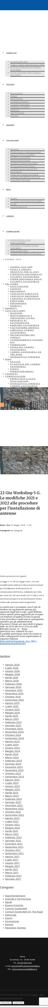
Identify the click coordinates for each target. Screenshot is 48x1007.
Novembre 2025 (14, 693)
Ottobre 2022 (13, 811)
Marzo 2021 (12, 872)
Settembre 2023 (14, 776)
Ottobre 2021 (13, 850)
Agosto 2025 (12, 703)
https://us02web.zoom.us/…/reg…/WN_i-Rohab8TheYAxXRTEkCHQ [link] (18, 642)
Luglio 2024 (11, 744)
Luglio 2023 (11, 783)
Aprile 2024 (11, 754)
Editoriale (10, 915)
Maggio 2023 (12, 789)
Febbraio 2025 (13, 722)
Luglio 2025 (11, 706)
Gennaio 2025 (13, 725)
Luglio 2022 (11, 821)
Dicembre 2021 (14, 843)
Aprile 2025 (11, 716)
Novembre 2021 (14, 847)
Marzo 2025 (12, 719)
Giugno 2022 (12, 824)
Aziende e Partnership (18, 899)
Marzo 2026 (12, 680)
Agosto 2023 (12, 780)
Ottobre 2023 (13, 773)
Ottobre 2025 (13, 696)
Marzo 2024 (12, 757)
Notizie (9, 924)
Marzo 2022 (12, 834)
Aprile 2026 (11, 677)
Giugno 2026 (12, 671)
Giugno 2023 (12, 786)
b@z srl (35, 995)
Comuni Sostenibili (16, 908)
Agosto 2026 (12, 664)
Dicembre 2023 (14, 767)
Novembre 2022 (14, 808)
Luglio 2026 (11, 668)
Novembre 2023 (14, 770)
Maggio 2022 (12, 827)
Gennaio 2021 (13, 879)
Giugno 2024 (12, 748)
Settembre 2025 (14, 700)
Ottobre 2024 (13, 735)
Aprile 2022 (11, 831)
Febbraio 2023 (13, 799)
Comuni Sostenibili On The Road (24, 911)
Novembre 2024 (14, 732)
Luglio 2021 (11, 859)
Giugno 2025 (12, 709)
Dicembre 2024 (14, 728)
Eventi (8, 918)
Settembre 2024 (14, 738)
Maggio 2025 (12, 712)
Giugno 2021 (12, 863)
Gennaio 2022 (13, 840)
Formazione (12, 921)
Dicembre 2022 (14, 805)
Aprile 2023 (11, 792)
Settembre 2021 (14, 853)
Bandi (8, 902)
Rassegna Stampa (15, 927)
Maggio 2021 (12, 866)
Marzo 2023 (12, 795)
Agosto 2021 (12, 856)
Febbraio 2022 (13, 837)
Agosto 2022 (12, 818)
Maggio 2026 (12, 674)
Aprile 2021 (11, 869)
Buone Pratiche (14, 905)
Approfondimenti (15, 895)
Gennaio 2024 (13, 764)
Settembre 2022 (14, 815)
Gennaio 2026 (13, 687)
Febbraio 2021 (13, 875)
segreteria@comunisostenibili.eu (25, 966)
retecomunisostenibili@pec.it (24, 969)
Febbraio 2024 (13, 760)
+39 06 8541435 (24, 962)
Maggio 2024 (12, 751)
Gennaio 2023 (13, 802)
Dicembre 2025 (14, 690)
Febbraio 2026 (13, 684)
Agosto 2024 (12, 741)
